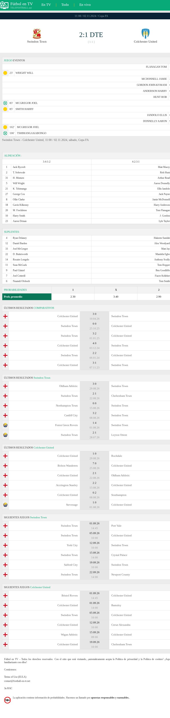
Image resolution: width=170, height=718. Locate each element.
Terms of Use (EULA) (15, 676)
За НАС (8, 688)
